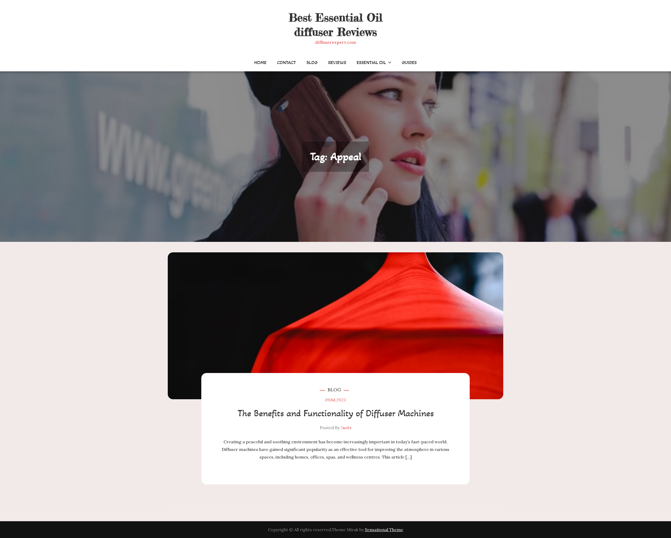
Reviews (337, 62)
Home (260, 62)
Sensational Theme (384, 529)
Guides (409, 62)
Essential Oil (371, 62)
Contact (286, 62)
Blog (312, 62)
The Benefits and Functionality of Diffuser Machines (335, 413)
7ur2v (346, 427)
